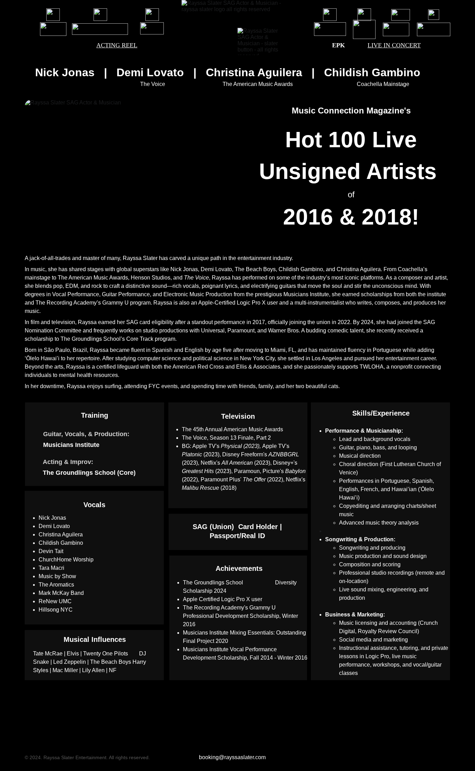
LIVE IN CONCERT (394, 45)
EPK (338, 45)
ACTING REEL (116, 45)
